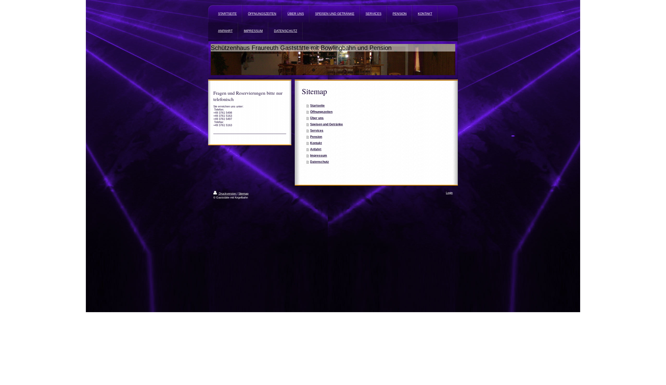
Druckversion (227, 193)
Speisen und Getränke (326, 124)
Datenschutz (319, 162)
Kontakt (316, 143)
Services (316, 130)
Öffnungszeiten (321, 112)
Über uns (317, 118)
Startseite (317, 105)
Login (449, 192)
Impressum (318, 155)
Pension (316, 137)
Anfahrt (315, 149)
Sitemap (243, 193)
